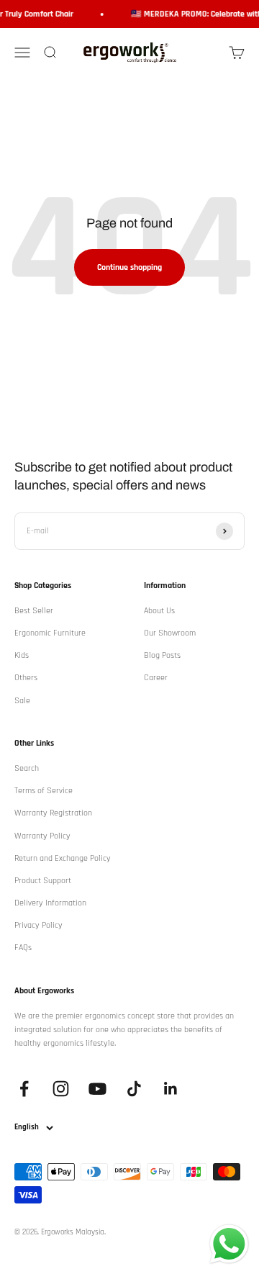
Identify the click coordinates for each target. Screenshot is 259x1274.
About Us (159, 610)
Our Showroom (170, 633)
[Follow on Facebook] (24, 1088)
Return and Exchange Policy (62, 858)
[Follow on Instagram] (61, 1088)
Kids (21, 655)
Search (26, 768)
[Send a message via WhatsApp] (229, 1244)
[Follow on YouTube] (97, 1088)
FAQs (23, 947)
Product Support (42, 880)
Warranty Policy (42, 836)
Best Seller (33, 610)
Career (156, 677)
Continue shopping (129, 267)
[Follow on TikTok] (134, 1088)
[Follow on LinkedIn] (171, 1088)
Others (25, 677)
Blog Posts (162, 655)
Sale (22, 700)
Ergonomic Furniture (50, 633)
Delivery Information (50, 903)
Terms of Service (43, 790)
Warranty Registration (53, 813)
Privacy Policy (38, 925)
